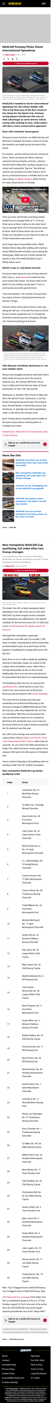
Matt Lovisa (10, 55)
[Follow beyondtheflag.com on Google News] (45, 444)
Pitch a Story (37, 1364)
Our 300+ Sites (37, 1360)
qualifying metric (10, 686)
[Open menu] (3, 3)
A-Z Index (35, 1378)
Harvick (23, 277)
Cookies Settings (10, 1382)
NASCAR (12, 527)
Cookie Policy (8, 1373)
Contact (5, 1360)
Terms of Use (37, 1369)
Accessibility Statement (13, 1378)
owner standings (40, 694)
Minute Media (13, 1388)
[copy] (17, 59)
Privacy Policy (8, 1369)
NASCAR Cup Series (16, 1339)
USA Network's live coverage (15, 1297)
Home (4, 527)
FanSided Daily (9, 1364)
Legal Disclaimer (38, 1373)
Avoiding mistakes (23, 179)
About (5, 1356)
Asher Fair (9, 566)
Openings (35, 1356)
